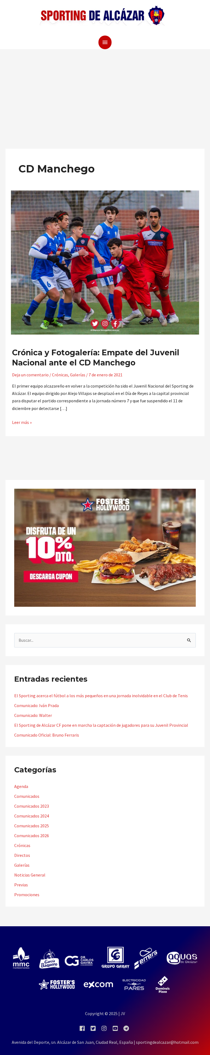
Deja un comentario (30, 374)
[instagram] (106, 1028)
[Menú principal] (105, 42)
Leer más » (22, 422)
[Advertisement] (105, 90)
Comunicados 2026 (31, 835)
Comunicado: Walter (33, 715)
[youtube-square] (117, 1028)
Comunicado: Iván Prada (36, 705)
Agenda (21, 786)
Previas (21, 884)
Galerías (77, 374)
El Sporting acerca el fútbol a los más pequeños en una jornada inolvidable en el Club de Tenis (101, 695)
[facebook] (84, 1028)
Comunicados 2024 (31, 816)
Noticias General (29, 875)
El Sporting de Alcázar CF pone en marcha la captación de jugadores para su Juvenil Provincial (101, 725)
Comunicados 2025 (31, 825)
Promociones (26, 894)
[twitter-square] (95, 1028)
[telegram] (127, 1028)
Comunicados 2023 (31, 806)
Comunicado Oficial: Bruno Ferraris (46, 735)
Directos (22, 855)
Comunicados (26, 796)
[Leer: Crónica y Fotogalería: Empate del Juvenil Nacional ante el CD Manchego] (105, 262)
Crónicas (60, 374)
